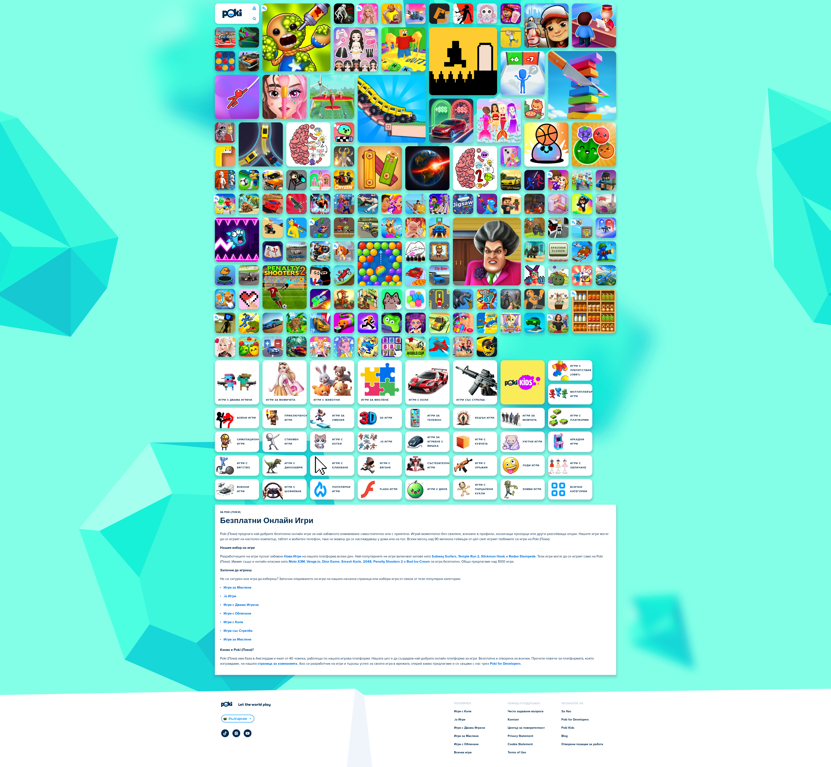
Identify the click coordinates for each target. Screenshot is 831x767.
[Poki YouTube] (247, 733)
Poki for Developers (505, 663)
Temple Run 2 (468, 556)
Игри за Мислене (237, 587)
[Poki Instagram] (236, 733)
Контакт (513, 719)
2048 (367, 561)
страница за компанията (277, 663)
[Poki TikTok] (225, 733)
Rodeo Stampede (522, 556)
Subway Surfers (444, 556)
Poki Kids (567, 727)
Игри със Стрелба (238, 630)
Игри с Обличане (237, 613)
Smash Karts (351, 561)
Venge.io (313, 561)
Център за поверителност (526, 727)
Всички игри (463, 752)
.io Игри (230, 596)
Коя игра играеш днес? (254, 19)
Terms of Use (517, 752)
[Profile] (254, 8)
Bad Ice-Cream (418, 561)
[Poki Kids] (523, 382)
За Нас (566, 711)
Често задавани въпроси (525, 711)
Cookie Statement (520, 744)
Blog (564, 736)
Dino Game (331, 561)
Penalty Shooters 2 (388, 561)
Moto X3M (297, 561)
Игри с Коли (233, 622)
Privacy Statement (520, 736)
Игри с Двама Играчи (241, 605)
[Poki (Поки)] (232, 13)
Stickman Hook (493, 556)
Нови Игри (292, 556)
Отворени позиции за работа (582, 744)
